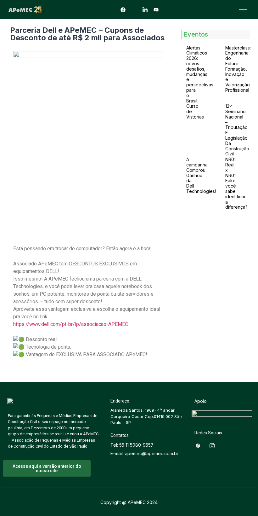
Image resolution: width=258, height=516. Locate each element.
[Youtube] (156, 9)
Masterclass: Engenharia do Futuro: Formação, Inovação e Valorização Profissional (238, 69)
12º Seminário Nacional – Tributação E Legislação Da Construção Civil (237, 129)
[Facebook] (123, 9)
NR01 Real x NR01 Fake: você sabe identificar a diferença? (236, 183)
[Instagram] (134, 9)
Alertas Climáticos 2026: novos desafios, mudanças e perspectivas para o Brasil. (199, 74)
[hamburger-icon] (243, 9)
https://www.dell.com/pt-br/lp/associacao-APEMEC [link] (70, 324)
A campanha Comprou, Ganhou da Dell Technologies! (201, 175)
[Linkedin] (145, 9)
